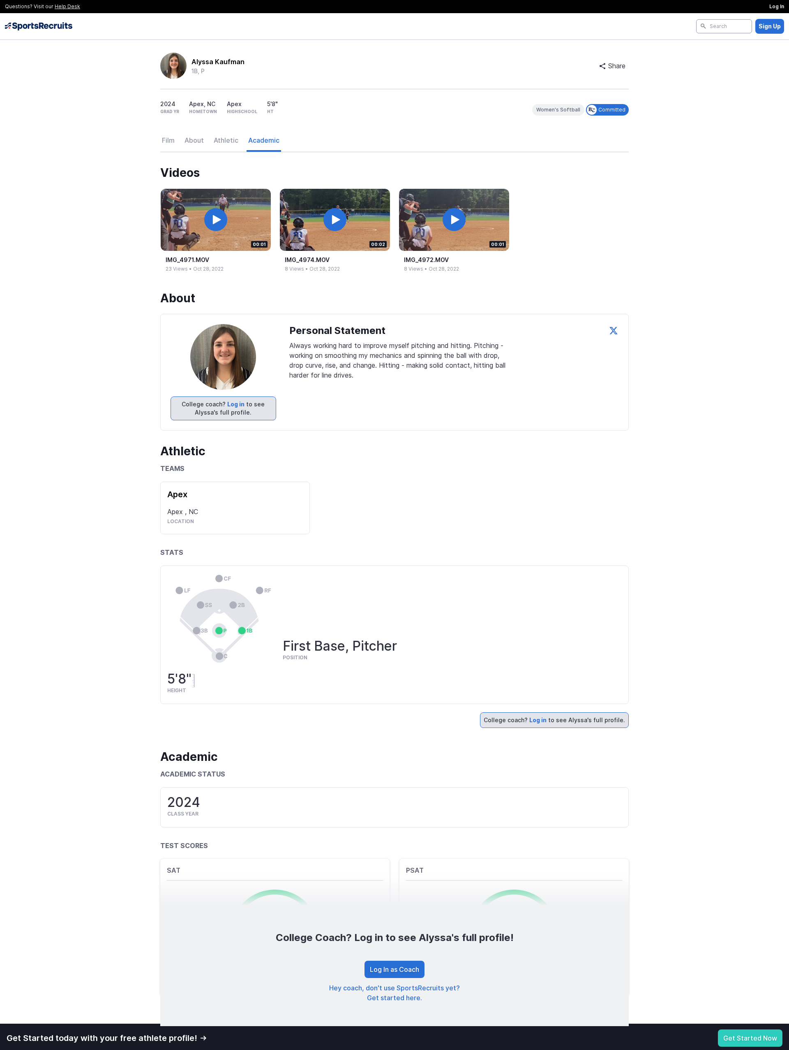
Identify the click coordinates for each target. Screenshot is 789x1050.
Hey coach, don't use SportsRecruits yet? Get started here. (394, 993)
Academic (263, 140)
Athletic (226, 140)
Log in (236, 404)
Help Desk (67, 6)
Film (168, 140)
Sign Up (770, 26)
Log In (776, 6)
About (194, 140)
